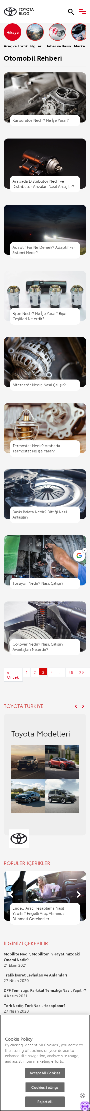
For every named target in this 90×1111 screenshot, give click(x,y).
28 (70, 672)
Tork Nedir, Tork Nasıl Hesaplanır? (35, 1005)
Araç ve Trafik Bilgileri (23, 45)
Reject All (45, 1101)
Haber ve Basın (58, 45)
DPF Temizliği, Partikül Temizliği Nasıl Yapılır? (45, 990)
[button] (76, 706)
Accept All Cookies (45, 1072)
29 (81, 672)
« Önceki (13, 674)
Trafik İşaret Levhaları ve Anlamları (35, 974)
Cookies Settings (44, 1087)
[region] (45, 1063)
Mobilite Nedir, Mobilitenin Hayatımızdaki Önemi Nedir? (42, 956)
